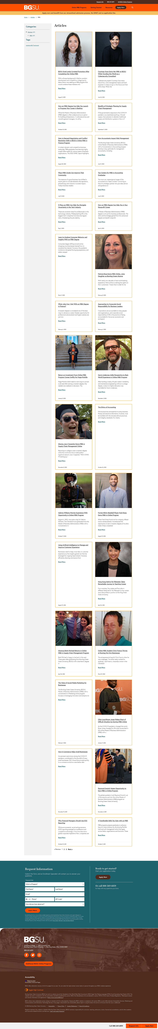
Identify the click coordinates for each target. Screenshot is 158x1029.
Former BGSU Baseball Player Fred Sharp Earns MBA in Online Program (112, 514)
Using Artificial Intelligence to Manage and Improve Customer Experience (73, 546)
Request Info (100, 2)
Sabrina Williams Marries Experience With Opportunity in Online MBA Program (73, 514)
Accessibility (51, 1006)
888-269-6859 (28, 950)
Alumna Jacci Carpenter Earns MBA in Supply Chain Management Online (71, 445)
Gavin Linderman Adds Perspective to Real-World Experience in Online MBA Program (113, 376)
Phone (34, 899)
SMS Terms (61, 920)
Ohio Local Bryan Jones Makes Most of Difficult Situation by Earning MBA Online (112, 720)
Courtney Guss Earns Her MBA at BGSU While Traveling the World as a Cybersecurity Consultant (112, 73)
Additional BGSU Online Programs (38, 964)
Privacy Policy (61, 1006)
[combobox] (54, 884)
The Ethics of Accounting (107, 407)
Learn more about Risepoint (68, 920)
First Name (29, 889)
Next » (70, 849)
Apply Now (120, 7)
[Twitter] (33, 955)
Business (31, 32)
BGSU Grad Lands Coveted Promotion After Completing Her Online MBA (73, 72)
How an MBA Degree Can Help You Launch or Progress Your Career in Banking (73, 107)
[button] (132, 7)
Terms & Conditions (84, 1006)
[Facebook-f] (26, 955)
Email (28, 894)
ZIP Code (58, 899)
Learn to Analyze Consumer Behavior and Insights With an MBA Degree (72, 238)
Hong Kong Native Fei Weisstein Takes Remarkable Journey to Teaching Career (112, 583)
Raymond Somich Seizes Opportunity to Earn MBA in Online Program (112, 789)
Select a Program (32, 884)
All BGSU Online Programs (125, 2)
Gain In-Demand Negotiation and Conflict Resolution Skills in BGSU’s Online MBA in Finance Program (72, 140)
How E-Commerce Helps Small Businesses (73, 752)
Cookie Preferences (72, 1006)
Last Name (59, 889)
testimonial (36, 45)
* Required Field (29, 880)
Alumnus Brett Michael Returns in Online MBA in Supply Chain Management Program (73, 652)
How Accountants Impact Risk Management (113, 138)
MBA (32, 35)
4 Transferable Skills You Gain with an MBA (113, 821)
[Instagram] (39, 955)
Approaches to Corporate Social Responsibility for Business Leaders (110, 305)
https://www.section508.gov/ (55, 997)
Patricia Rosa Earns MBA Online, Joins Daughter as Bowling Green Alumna (111, 275)
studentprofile (29, 45)
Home (25, 17)
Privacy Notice (55, 920)
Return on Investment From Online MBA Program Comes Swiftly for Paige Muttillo (73, 376)
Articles (33, 17)
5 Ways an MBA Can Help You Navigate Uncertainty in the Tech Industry (72, 206)
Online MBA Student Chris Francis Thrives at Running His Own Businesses (112, 652)
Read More (61, 88)
